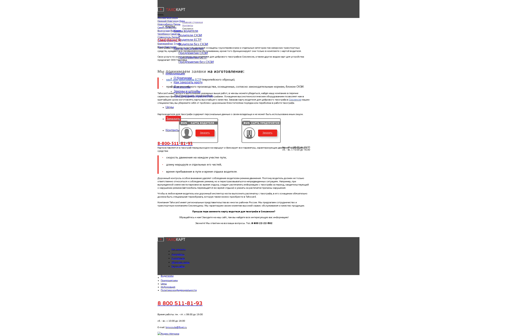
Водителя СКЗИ (190, 35)
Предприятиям (169, 280)
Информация (168, 287)
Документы (177, 254)
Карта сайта (177, 266)
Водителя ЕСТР (190, 40)
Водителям (167, 275)
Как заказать (178, 249)
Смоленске (295, 99)
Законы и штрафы (187, 91)
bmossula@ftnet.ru (176, 327)
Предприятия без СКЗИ (196, 62)
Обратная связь (180, 262)
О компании (178, 258)
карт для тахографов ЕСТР (183, 79)
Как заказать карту (188, 82)
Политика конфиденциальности (179, 290)
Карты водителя (186, 31)
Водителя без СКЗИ (193, 44)
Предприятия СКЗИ (193, 53)
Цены (170, 107)
